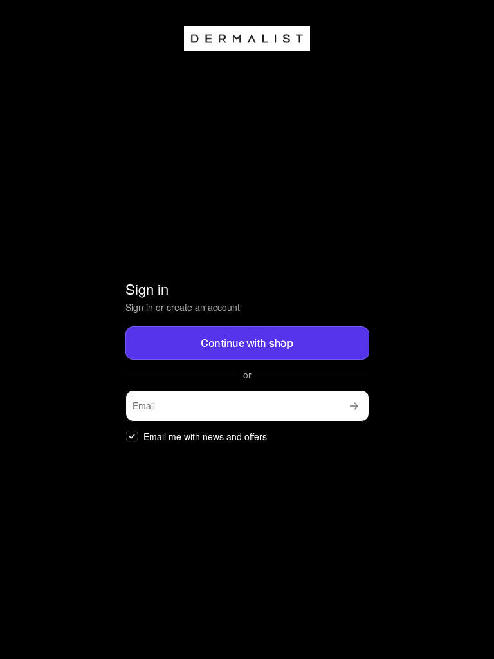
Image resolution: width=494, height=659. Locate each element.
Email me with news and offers (205, 437)
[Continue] (354, 405)
